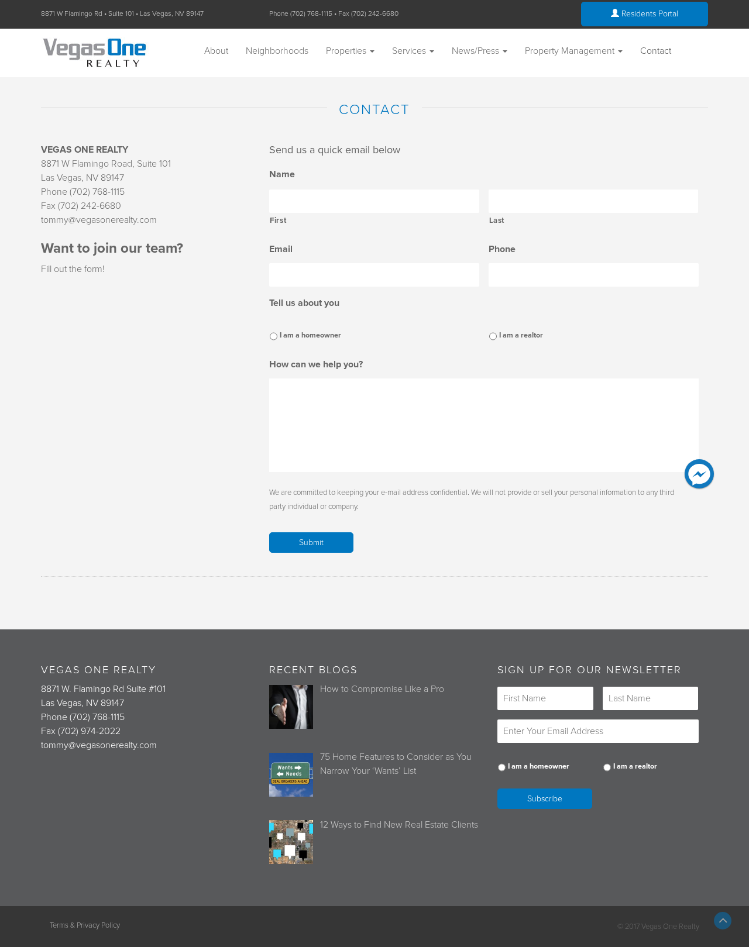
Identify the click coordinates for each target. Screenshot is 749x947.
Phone (502, 249)
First (278, 220)
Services (410, 51)
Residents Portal (648, 14)
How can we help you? (316, 364)
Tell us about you (304, 303)
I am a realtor (521, 335)
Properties (347, 51)
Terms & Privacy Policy (85, 925)
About (216, 51)
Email (281, 249)
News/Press (476, 51)
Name (282, 174)
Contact (655, 51)
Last (497, 220)
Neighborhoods (277, 51)
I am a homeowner (310, 335)
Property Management (571, 51)
